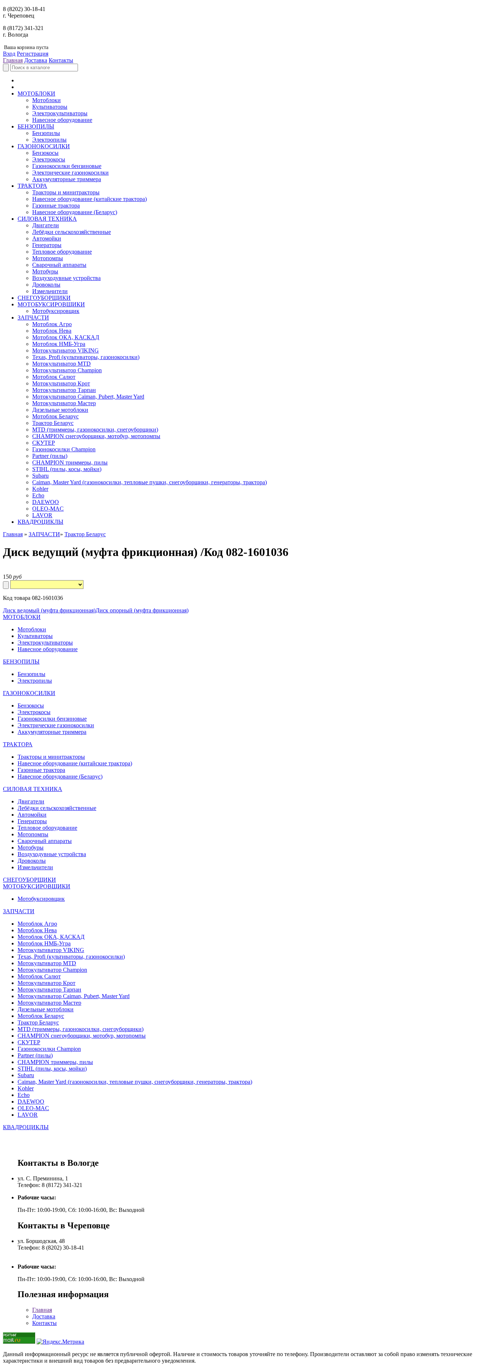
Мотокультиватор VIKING (65, 350)
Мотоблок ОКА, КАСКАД (65, 337)
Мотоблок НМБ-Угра (58, 344)
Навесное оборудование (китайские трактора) (89, 199)
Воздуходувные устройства (66, 278)
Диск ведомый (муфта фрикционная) (49, 610)
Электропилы (49, 140)
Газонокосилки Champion (64, 449)
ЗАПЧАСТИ (33, 317)
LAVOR (42, 515)
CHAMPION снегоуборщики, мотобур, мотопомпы (96, 436)
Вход (9, 54)
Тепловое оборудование (62, 252)
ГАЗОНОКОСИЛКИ (44, 146)
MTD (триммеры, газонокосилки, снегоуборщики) (95, 429)
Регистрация (32, 54)
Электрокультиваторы (59, 113)
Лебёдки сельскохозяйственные (71, 232)
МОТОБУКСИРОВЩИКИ (51, 304)
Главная (13, 60)
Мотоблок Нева (51, 331)
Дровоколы (46, 284)
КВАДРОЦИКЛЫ (40, 522)
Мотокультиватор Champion (67, 370)
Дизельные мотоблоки (60, 410)
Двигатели (45, 225)
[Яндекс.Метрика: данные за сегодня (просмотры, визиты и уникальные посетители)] (60, 1342)
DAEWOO (45, 502)
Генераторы (46, 245)
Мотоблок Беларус (55, 416)
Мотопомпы (47, 258)
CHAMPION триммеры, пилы (70, 462)
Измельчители (50, 291)
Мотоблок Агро (52, 324)
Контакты (61, 60)
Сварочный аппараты (59, 265)
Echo (38, 495)
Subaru (40, 476)
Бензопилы (46, 133)
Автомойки (46, 238)
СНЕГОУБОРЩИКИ (44, 298)
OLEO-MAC (48, 508)
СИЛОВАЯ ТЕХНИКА (47, 219)
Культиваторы (49, 107)
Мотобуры (45, 271)
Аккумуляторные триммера (66, 179)
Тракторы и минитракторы (66, 192)
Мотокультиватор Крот (61, 383)
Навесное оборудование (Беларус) (74, 212)
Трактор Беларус (53, 423)
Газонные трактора (56, 205)
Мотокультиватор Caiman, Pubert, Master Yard (88, 396)
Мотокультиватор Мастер (64, 403)
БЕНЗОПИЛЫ (36, 126)
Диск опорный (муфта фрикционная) (142, 610)
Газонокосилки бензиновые (66, 166)
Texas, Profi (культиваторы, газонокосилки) (85, 357)
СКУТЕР (43, 443)
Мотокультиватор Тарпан (64, 390)
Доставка (35, 60)
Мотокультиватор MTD (61, 364)
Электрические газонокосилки (70, 172)
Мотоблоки (46, 100)
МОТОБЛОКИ (36, 93)
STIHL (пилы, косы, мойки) (66, 469)
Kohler (40, 489)
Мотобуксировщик (55, 311)
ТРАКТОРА (32, 186)
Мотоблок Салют (53, 377)
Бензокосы (45, 153)
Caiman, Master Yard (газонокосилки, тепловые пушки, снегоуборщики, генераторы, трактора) (149, 482)
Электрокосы (48, 159)
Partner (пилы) (49, 456)
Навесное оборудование (62, 120)
